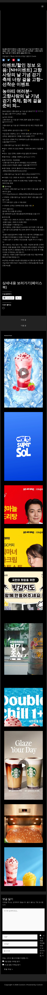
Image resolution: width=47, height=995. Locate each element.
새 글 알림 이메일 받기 (12, 965)
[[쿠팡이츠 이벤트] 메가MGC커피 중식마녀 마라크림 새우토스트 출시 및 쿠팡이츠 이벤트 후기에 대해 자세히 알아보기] (23, 547)
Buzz (12, 56)
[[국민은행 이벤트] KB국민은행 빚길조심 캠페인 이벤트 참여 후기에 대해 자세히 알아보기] (23, 649)
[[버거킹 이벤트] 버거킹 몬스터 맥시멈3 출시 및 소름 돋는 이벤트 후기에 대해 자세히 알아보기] (23, 823)
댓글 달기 (5, 56)
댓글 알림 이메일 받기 (12, 961)
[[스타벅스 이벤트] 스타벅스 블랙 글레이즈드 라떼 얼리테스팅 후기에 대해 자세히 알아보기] (23, 765)
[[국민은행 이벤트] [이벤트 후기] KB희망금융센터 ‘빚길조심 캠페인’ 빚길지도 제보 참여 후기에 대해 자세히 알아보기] (23, 591)
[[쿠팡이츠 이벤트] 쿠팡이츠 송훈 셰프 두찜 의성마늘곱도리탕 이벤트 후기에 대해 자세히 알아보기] (23, 504)
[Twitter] (8, 60)
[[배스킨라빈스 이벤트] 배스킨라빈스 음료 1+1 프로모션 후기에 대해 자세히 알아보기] (23, 373)
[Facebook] (3, 60)
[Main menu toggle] (42, 6)
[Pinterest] (13, 60)
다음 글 (23, 325)
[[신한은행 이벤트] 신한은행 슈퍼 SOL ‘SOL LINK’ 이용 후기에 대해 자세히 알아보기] (23, 446)
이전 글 (23, 320)
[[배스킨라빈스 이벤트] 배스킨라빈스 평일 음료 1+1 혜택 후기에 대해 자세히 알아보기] (23, 707)
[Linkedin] (18, 60)
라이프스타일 (20, 56)
